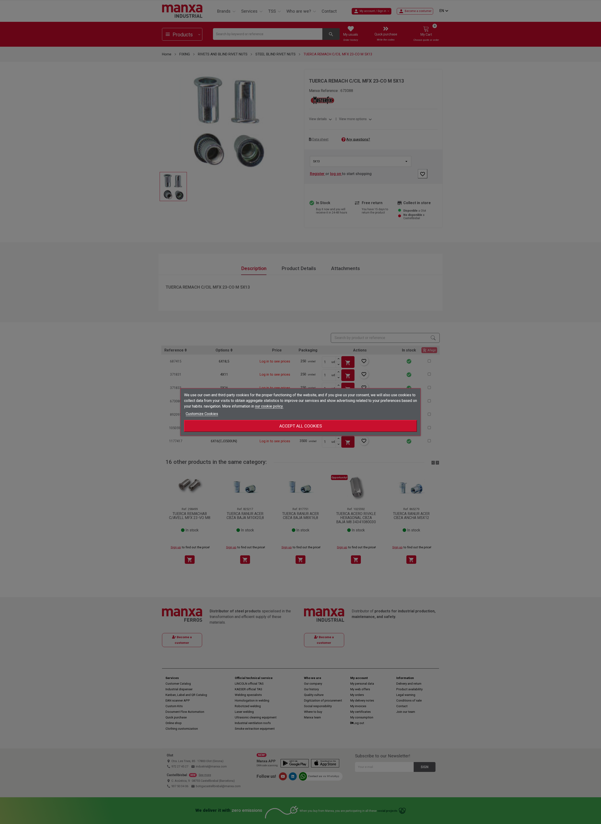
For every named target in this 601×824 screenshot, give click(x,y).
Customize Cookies (202, 414)
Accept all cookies (300, 425)
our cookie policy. (269, 406)
